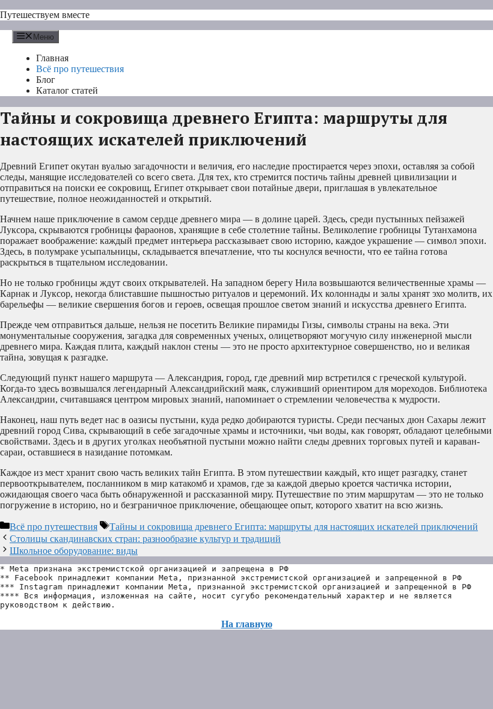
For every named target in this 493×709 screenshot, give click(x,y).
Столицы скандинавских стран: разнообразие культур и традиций (145, 539)
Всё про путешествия (80, 69)
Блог (45, 80)
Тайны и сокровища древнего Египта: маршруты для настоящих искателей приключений (293, 527)
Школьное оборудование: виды (74, 551)
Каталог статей (67, 90)
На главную (246, 624)
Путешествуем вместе (45, 15)
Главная (52, 58)
